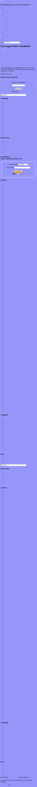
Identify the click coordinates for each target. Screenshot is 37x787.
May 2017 (7, 289)
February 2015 (8, 331)
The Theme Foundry (16, 785)
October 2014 (8, 337)
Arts (5, 105)
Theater (6, 133)
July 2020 (6, 230)
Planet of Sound (12, 17)
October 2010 (8, 411)
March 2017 (7, 292)
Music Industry (8, 115)
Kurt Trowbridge (13, 777)
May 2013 (7, 363)
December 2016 (8, 296)
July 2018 (6, 267)
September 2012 (8, 376)
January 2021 (7, 220)
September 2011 (8, 394)
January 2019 (7, 258)
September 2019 (8, 245)
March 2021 (7, 217)
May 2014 (7, 344)
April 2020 (7, 234)
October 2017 (8, 281)
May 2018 (7, 270)
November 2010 (8, 410)
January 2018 (7, 276)
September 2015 (8, 320)
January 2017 (7, 295)
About (6, 33)
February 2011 (8, 405)
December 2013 (8, 352)
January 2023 (7, 183)
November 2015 (8, 317)
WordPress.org (8, 462)
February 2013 (8, 368)
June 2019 (7, 250)
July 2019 (6, 248)
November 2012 (8, 372)
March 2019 (7, 254)
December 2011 (8, 389)
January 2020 (7, 239)
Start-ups (10, 28)
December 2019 (8, 240)
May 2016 (7, 307)
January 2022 (7, 202)
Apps (9, 27)
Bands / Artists (11, 13)
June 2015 (7, 324)
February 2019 (8, 256)
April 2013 (7, 365)
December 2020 (8, 222)
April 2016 (7, 309)
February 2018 (8, 275)
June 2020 (7, 231)
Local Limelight (8, 16)
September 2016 (8, 301)
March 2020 (7, 236)
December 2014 (8, 334)
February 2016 (8, 312)
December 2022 (8, 185)
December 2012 (8, 371)
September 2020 (8, 227)
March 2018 (7, 273)
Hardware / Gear (12, 30)
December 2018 (8, 259)
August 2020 (7, 228)
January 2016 (7, 313)
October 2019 (8, 244)
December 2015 (8, 315)
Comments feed (8, 460)
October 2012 (8, 374)
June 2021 (7, 213)
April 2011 (7, 402)
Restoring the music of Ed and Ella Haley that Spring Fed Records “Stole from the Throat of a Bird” (19, 146)
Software (10, 31)
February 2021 (8, 219)
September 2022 (8, 189)
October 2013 (8, 355)
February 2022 (8, 200)
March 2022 (7, 199)
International (7, 111)
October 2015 (8, 318)
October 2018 (8, 262)
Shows (9, 23)
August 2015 (7, 321)
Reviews (6, 19)
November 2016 (8, 298)
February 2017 (8, 293)
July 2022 (6, 192)
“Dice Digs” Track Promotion (16, 41)
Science (6, 125)
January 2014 (7, 351)
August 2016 (7, 303)
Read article (22, 74)
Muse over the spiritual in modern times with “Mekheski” (19, 141)
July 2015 (6, 323)
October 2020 (8, 225)
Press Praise (11, 34)
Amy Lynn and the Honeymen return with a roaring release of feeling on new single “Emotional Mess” (20, 143)
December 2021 (8, 203)
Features (6, 10)
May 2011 (7, 400)
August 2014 (7, 340)
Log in (6, 457)
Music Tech (7, 25)
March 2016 (7, 310)
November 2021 (8, 205)
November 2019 (8, 242)
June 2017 (7, 287)
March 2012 (7, 385)
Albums (10, 20)
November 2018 (8, 261)
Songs (9, 22)
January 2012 (7, 388)
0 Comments (15, 74)
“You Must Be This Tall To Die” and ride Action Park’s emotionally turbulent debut (17, 60)
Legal (9, 36)
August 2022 (7, 191)
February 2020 (8, 237)
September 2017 (8, 282)
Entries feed (7, 459)
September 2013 (8, 357)
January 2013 (7, 369)
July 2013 (6, 360)
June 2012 (7, 380)
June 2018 (7, 268)
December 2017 (8, 278)
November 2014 (8, 335)
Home (5, 8)
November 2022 (8, 186)
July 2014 (6, 341)
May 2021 (7, 214)
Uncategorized (8, 134)
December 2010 (8, 408)
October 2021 (8, 206)
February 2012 (8, 386)
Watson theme (4, 785)
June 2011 (7, 399)
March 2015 (7, 329)
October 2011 (8, 393)
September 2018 (8, 264)
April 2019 (7, 253)
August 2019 (7, 247)
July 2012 (6, 379)
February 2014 (8, 349)
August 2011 (7, 396)
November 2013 (8, 354)
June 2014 (7, 343)
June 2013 (7, 362)
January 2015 (7, 332)
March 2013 (7, 366)
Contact (6, 39)
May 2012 (7, 382)
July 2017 (6, 286)
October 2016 (8, 299)
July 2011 (6, 397)
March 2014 (7, 348)
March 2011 (7, 403)
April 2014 (7, 346)
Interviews (7, 14)
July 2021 (6, 211)
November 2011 (8, 391)
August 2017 (7, 284)
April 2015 (7, 327)
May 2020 (7, 233)
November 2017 (8, 279)
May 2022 (7, 195)
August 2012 (7, 377)
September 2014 (8, 338)
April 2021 (7, 216)
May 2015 (7, 326)
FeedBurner (22, 91)
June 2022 (7, 194)
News (5, 119)
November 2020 (8, 223)
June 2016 (7, 306)
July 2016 (6, 304)
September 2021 (8, 208)
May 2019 (7, 251)
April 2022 (7, 197)
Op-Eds (10, 11)
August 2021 (7, 209)
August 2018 (7, 265)
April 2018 (7, 272)
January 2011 (7, 407)
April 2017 (7, 290)
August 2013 (7, 358)
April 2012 (7, 383)
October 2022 (8, 188)
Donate (6, 37)
